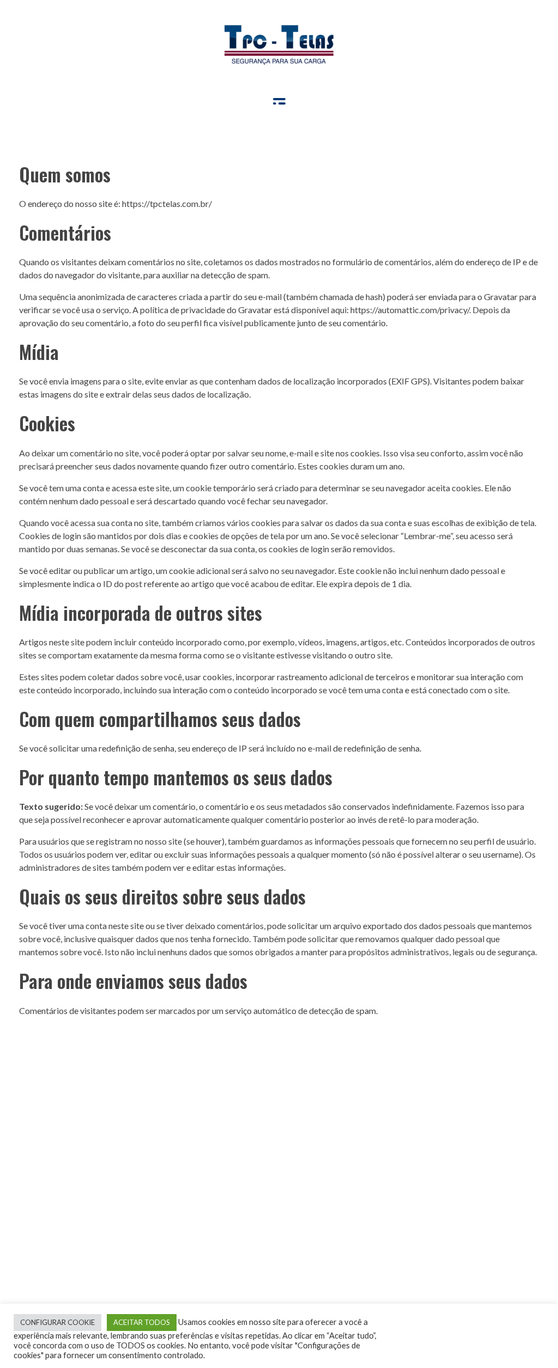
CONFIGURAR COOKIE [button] (57, 1322)
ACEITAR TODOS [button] (141, 1322)
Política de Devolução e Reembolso (93, 1185)
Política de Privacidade (70, 1207)
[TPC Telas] (279, 45)
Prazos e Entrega (58, 1163)
